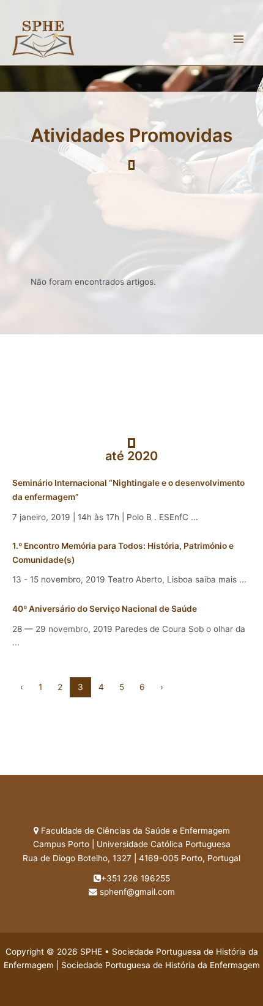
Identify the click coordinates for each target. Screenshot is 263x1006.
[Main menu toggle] (238, 38)
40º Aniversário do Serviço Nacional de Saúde (104, 609)
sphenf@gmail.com (137, 892)
